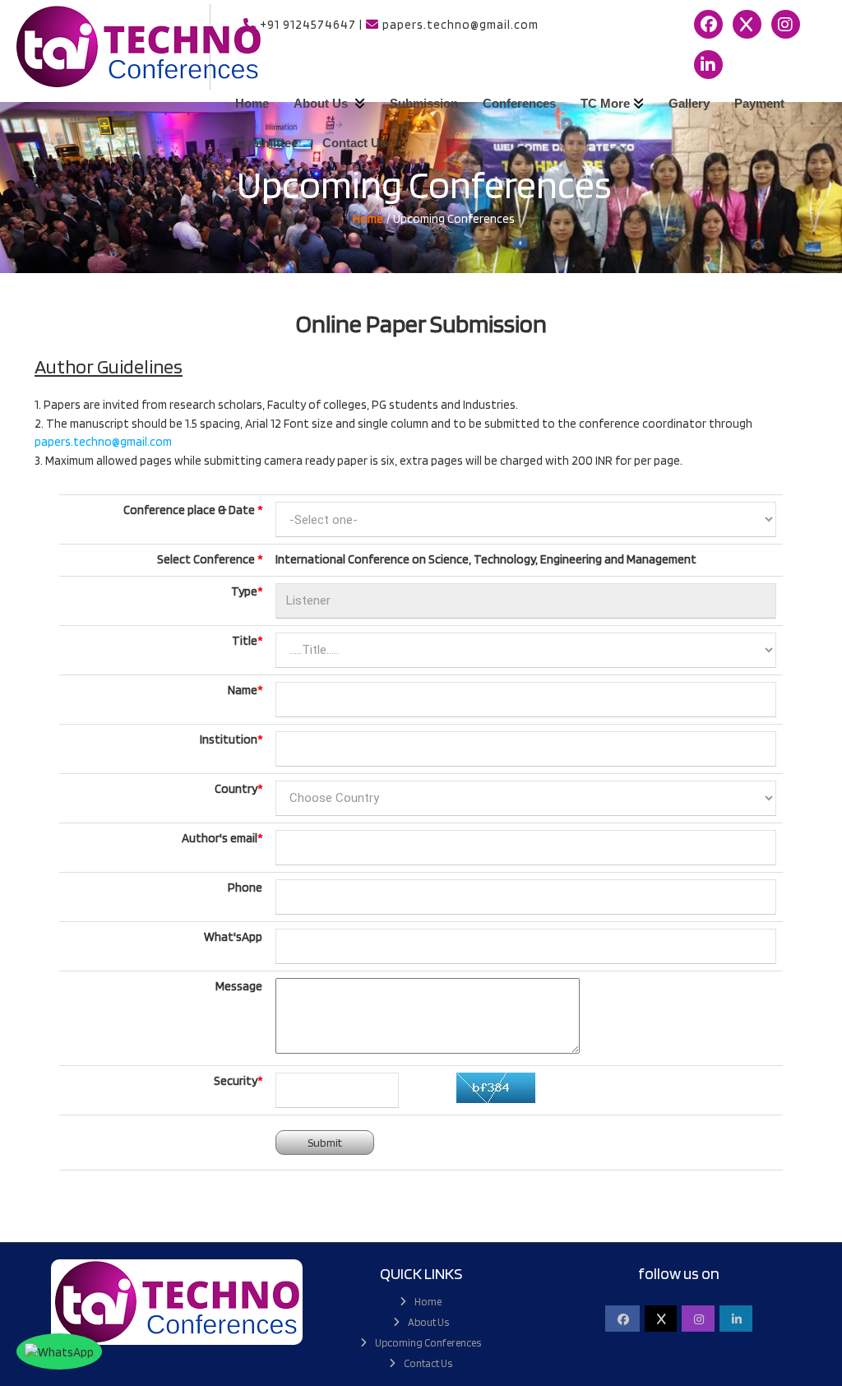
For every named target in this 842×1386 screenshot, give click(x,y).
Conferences (519, 103)
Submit (325, 1142)
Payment (759, 103)
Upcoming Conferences (428, 1343)
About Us (322, 103)
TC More (605, 103)
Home (252, 103)
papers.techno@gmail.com (103, 441)
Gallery (689, 103)
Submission (424, 103)
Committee (266, 143)
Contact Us (354, 143)
